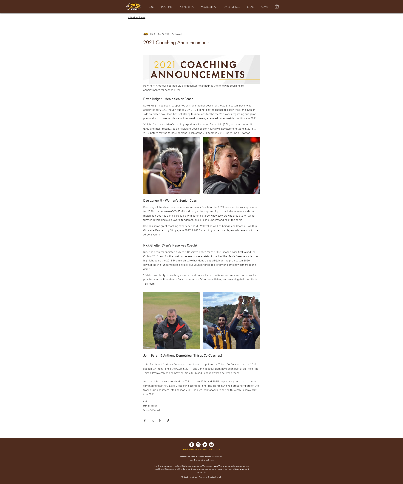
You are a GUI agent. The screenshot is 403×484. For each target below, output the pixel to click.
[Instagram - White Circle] (198, 444)
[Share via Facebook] (144, 420)
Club (145, 401)
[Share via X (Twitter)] (152, 420)
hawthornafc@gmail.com (202, 459)
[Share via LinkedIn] (160, 420)
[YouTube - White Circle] (211, 444)
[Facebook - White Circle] (191, 444)
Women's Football (151, 410)
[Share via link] (167, 420)
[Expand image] (171, 165)
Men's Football (150, 406)
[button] (277, 6)
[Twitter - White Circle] (204, 444)
